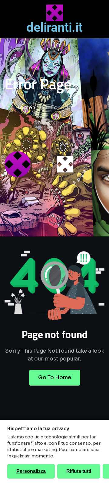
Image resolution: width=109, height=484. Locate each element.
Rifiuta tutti (78, 471)
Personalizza (31, 471)
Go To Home (54, 377)
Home (23, 107)
